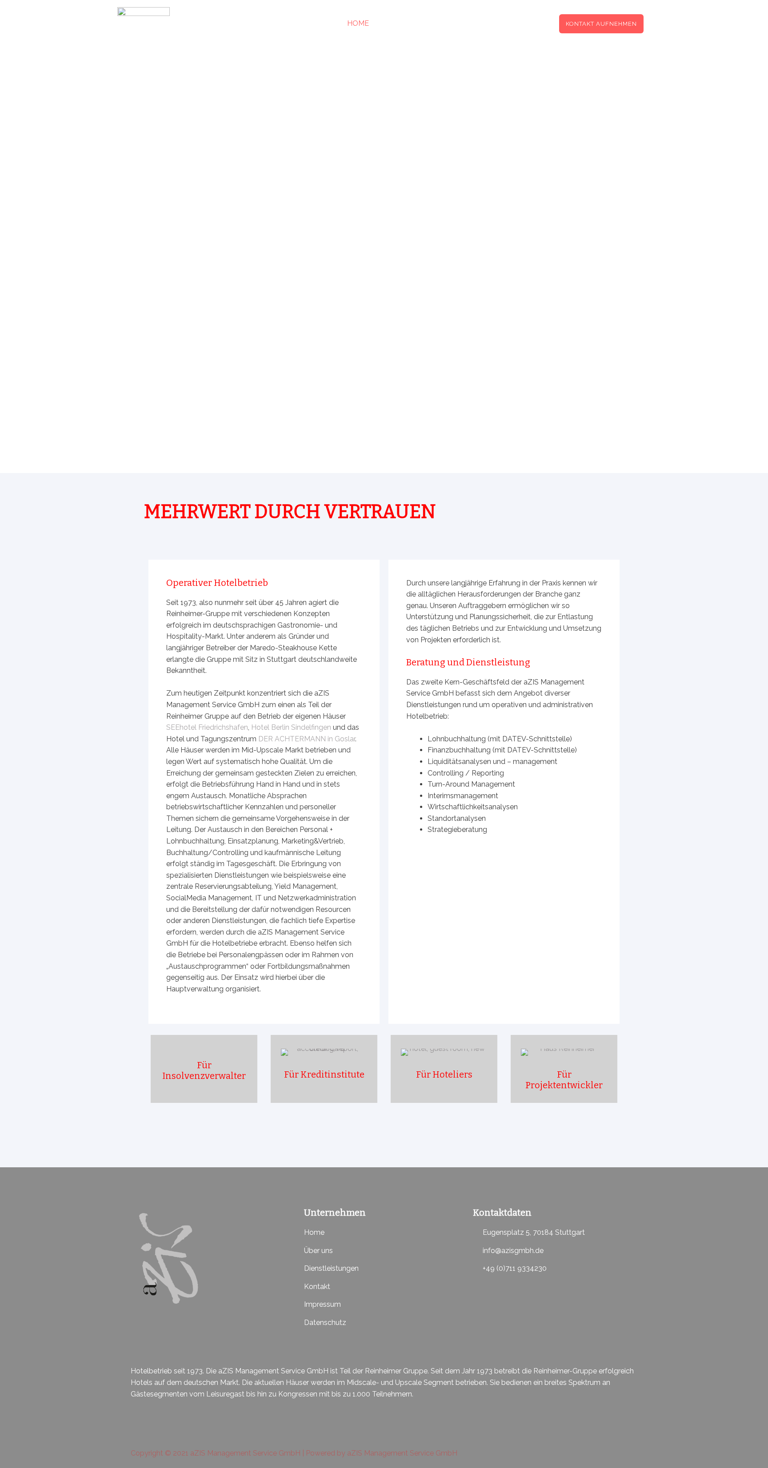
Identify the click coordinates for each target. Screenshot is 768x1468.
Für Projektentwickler (564, 1079)
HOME (358, 23)
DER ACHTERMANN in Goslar (306, 739)
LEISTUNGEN (405, 23)
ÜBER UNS (468, 23)
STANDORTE (522, 23)
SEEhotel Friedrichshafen (207, 727)
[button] (601, 23)
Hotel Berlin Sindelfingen (291, 727)
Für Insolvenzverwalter (204, 1070)
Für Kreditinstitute (324, 1074)
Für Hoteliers (444, 1074)
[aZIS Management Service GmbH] (143, 23)
